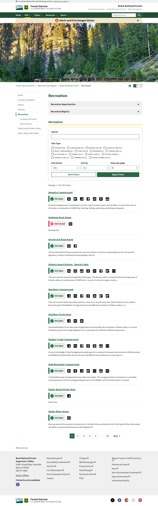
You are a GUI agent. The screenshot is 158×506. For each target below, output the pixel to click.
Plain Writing (84, 470)
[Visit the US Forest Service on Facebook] (119, 500)
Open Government (120, 476)
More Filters (73, 174)
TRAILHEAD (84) (59, 148)
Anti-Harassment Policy (57, 474)
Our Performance (54, 470)
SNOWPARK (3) (98, 151)
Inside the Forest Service (116, 9)
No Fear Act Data (86, 474)
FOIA (81, 478)
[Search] (139, 15)
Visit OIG (50, 466)
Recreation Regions (60, 111)
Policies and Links (119, 464)
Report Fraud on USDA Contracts (126, 458)
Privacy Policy (85, 466)
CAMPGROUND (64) (77, 148)
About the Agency (135, 9)
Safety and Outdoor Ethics (29, 128)
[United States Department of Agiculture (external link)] (20, 7)
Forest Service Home (96, 9)
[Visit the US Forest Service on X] (113, 500)
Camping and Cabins (28, 119)
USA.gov (83, 458)
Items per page (118, 163)
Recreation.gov (53, 458)
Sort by (84, 163)
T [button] (135, 86)
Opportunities (26, 123)
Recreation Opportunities (63, 104)
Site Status (56, 163)
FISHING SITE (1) (77, 154)
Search (54, 132)
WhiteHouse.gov (86, 462)
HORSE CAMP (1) (94, 154)
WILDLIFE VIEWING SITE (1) (101, 157)
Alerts (20, 95)
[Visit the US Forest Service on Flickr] (133, 500)
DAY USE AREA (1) (60, 154)
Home (18, 15)
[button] (129, 85)
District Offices (22, 475)
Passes (21, 104)
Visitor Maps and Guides (28, 133)
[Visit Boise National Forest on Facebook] (18, 484)
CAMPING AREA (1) (115, 151)
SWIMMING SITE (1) (80, 157)
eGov (114, 468)
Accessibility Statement (57, 462)
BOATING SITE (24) (95, 148)
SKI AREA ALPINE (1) (112, 154)
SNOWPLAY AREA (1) (61, 157)
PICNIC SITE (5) (83, 151)
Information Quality (120, 480)
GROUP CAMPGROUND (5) (63, 151)
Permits (21, 109)
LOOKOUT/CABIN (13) (114, 148)
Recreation (23, 114)
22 (108, 436)
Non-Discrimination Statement (125, 472)
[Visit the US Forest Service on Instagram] (140, 500)
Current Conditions (26, 100)
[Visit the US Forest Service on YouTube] (126, 500)
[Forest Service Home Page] (26, 7)
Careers (50, 478)
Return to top (22, 447)
